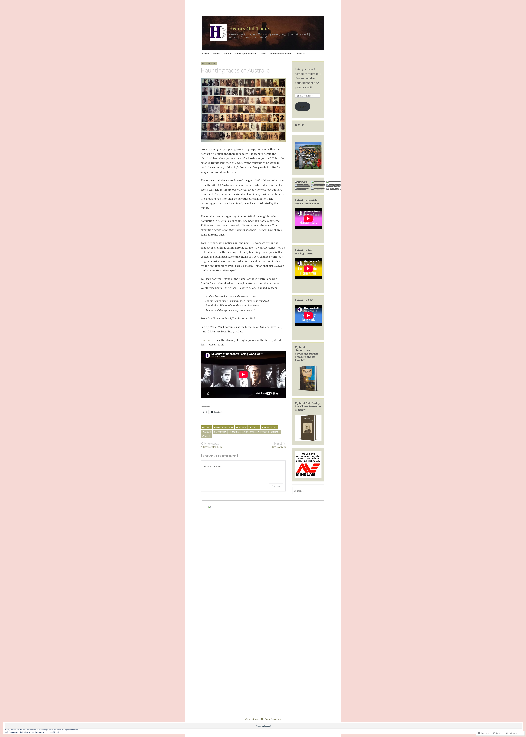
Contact (300, 53)
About (216, 53)
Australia (221, 432)
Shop (263, 53)
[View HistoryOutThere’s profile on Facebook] (296, 125)
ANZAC (208, 432)
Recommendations (280, 53)
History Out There (249, 28)
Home (205, 53)
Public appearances (245, 53)
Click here (207, 340)
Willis (207, 436)
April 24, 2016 (208, 64)
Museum (242, 427)
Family (208, 427)
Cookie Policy (55, 732)
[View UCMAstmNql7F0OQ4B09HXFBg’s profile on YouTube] (302, 125)
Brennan (236, 432)
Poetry (255, 427)
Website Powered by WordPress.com (263, 719)
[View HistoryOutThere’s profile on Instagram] (299, 125)
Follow (303, 106)
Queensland (270, 427)
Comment (276, 486)
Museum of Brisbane (270, 432)
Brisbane (250, 432)
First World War (224, 427)
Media (227, 53)
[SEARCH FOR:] (308, 490)
